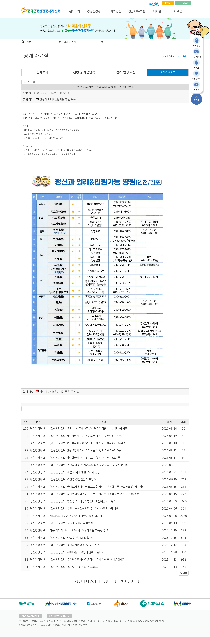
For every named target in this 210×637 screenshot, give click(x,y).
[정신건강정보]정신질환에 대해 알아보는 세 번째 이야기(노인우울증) (88, 443)
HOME (168, 3)
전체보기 (42, 72)
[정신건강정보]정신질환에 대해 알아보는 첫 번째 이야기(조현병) (85, 457)
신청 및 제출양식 (84, 72)
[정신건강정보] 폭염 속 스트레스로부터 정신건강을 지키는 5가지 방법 (88, 428)
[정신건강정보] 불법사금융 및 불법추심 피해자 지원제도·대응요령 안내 (89, 465)
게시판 (157, 11)
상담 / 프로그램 (136, 11)
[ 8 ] (108, 581)
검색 (184, 573)
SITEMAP (183, 3)
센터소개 (74, 11)
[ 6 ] (97, 581)
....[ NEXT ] (123, 581)
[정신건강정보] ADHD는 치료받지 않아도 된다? (76, 552)
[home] (22, 42)
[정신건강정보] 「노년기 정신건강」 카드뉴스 (73, 567)
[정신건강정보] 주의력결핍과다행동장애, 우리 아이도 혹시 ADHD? (87, 559)
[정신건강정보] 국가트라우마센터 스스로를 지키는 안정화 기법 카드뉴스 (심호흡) (94, 494)
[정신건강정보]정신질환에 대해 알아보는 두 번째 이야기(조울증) (85, 450)
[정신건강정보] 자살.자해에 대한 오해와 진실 (74, 472)
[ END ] (135, 581)
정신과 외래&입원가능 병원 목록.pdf (60, 99)
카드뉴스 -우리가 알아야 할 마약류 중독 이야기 (75, 516)
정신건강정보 (95, 11)
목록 (27, 409)
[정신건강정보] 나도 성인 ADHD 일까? (71, 537)
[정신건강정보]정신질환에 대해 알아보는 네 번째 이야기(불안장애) (86, 436)
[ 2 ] (75, 581)
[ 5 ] (92, 581)
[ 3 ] (81, 581)
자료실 (178, 11)
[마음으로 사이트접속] (154, 3)
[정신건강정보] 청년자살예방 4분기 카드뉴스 (74, 545)
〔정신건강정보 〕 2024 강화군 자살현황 (71, 523)
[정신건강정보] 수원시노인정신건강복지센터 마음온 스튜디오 (83, 508)
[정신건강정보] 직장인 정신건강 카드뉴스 (72, 479)
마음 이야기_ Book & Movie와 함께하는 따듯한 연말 (78, 530)
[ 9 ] (113, 581)
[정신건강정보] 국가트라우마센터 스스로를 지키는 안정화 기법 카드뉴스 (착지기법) (96, 486)
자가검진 (115, 11)
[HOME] (40, 8)
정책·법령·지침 (125, 72)
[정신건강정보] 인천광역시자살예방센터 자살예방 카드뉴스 (82, 501)
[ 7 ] (102, 581)
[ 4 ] (86, 581)
